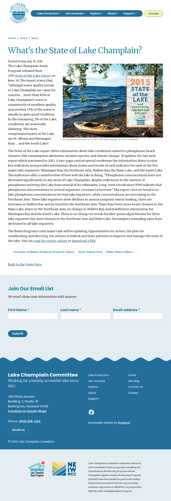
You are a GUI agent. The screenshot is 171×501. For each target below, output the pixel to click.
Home (12, 38)
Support (93, 399)
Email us (18, 430)
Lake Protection (98, 375)
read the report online (50, 241)
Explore (93, 387)
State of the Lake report (33, 76)
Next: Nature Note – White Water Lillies (106, 252)
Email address (126, 310)
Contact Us (135, 387)
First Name (18, 310)
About (24, 38)
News (34, 38)
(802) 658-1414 (30, 421)
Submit (17, 334)
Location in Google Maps (27, 411)
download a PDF (84, 241)
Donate (154, 14)
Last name (71, 310)
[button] (48, 13)
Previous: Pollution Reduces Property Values (42, 252)
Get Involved (96, 381)
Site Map (134, 381)
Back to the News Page (25, 264)
